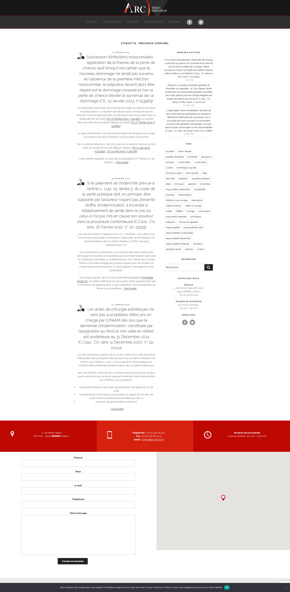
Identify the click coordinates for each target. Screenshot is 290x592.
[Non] (286, 587)
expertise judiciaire (201, 178)
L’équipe (133, 22)
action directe (184, 151)
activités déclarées (175, 157)
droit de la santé (174, 173)
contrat (169, 167)
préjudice (170, 222)
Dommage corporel (186, 167)
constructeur (184, 162)
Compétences (112, 22)
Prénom (78, 458)
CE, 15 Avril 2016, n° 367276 (122, 151)
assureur (170, 162)
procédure (195, 216)
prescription (204, 211)
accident (170, 151)
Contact (175, 22)
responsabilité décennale (178, 238)
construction (200, 162)
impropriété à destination (178, 189)
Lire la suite (122, 162)
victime (200, 249)
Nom (78, 471)
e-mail (78, 485)
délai (204, 173)
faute (168, 184)
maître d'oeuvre (173, 206)
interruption (197, 200)
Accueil (91, 22)
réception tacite (173, 249)
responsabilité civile (193, 227)
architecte (192, 157)
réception (198, 244)
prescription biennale (176, 216)
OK (227, 587)
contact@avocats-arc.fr (153, 439)
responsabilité (173, 227)
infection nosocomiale (177, 200)
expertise (183, 178)
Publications (153, 22)
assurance (206, 157)
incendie (170, 195)
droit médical (191, 173)
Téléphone (78, 499)
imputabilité (199, 189)
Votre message (78, 513)
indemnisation (185, 195)
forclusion (179, 184)
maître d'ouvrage (193, 206)
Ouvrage (190, 211)
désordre (170, 178)
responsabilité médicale (177, 244)
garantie (192, 184)
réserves (189, 249)
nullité (169, 211)
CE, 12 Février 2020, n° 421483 (123, 118)
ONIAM (179, 211)
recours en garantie (188, 222)
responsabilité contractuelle (179, 233)
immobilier (205, 184)
